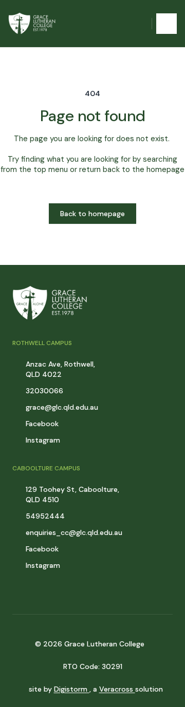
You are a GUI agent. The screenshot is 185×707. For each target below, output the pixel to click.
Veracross (117, 689)
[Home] (34, 23)
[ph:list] (166, 23)
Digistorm (71, 689)
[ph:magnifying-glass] (137, 23)
